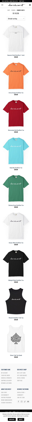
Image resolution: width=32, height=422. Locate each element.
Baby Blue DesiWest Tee (16, 168)
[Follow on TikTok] (25, 401)
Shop (8, 10)
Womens (13, 10)
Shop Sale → (22, 1)
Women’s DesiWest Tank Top (16, 318)
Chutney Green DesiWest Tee (16, 205)
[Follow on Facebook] (18, 401)
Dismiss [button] (28, 1)
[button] (2, 5)
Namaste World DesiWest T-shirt (16, 55)
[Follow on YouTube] (28, 401)
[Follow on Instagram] (21, 401)
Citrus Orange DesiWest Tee (16, 93)
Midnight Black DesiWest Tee (16, 280)
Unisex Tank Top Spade (16, 355)
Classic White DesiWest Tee (16, 243)
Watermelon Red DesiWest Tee (16, 130)
